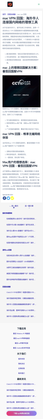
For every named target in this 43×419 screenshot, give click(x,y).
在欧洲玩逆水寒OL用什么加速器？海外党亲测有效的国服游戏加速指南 (21, 255)
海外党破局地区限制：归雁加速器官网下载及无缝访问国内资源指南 (21, 298)
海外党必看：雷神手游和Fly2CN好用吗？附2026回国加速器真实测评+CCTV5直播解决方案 (21, 310)
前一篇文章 (13, 206)
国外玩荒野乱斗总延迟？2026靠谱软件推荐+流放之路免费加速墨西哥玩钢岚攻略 (21, 261)
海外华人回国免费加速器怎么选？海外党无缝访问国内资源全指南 (21, 316)
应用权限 (21, 368)
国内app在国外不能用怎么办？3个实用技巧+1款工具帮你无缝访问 (21, 237)
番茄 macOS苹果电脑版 (21, 338)
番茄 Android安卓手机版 (21, 348)
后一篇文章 (29, 206)
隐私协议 (21, 363)
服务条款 (21, 359)
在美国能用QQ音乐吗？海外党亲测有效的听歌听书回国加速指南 (21, 219)
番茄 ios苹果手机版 (21, 343)
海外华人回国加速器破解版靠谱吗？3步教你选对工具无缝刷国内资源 (21, 304)
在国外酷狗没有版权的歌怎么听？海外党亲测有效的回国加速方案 (21, 243)
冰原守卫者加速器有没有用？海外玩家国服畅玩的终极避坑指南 (21, 267)
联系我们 (21, 373)
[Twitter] (8, 198)
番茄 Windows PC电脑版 (21, 333)
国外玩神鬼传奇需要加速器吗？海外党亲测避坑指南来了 (21, 279)
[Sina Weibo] (12, 198)
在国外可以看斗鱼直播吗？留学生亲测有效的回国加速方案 (21, 225)
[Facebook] (4, 198)
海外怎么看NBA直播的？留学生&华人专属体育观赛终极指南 (21, 231)
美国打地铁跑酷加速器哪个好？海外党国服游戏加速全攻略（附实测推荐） (21, 273)
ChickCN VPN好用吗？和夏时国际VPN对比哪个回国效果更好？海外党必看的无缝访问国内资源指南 (21, 292)
